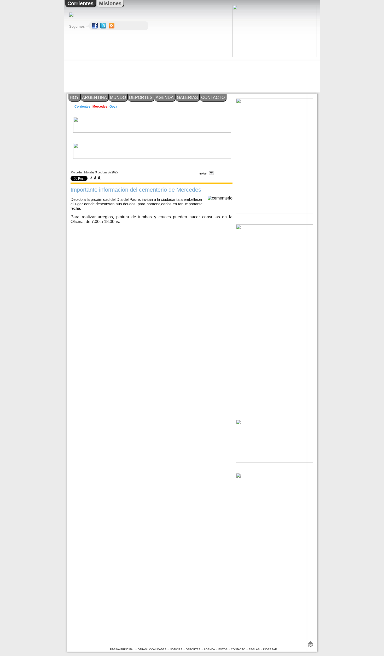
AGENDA (165, 97)
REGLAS (254, 649)
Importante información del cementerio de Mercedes (136, 189)
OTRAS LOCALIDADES (152, 649)
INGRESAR (270, 649)
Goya (113, 106)
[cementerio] (220, 198)
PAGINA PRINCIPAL (122, 649)
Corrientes (80, 3)
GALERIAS (187, 97)
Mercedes (99, 106)
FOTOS (223, 649)
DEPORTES (141, 97)
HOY (74, 97)
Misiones (110, 3)
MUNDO (118, 97)
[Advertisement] (274, 75)
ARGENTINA (94, 97)
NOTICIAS (176, 649)
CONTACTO (213, 97)
